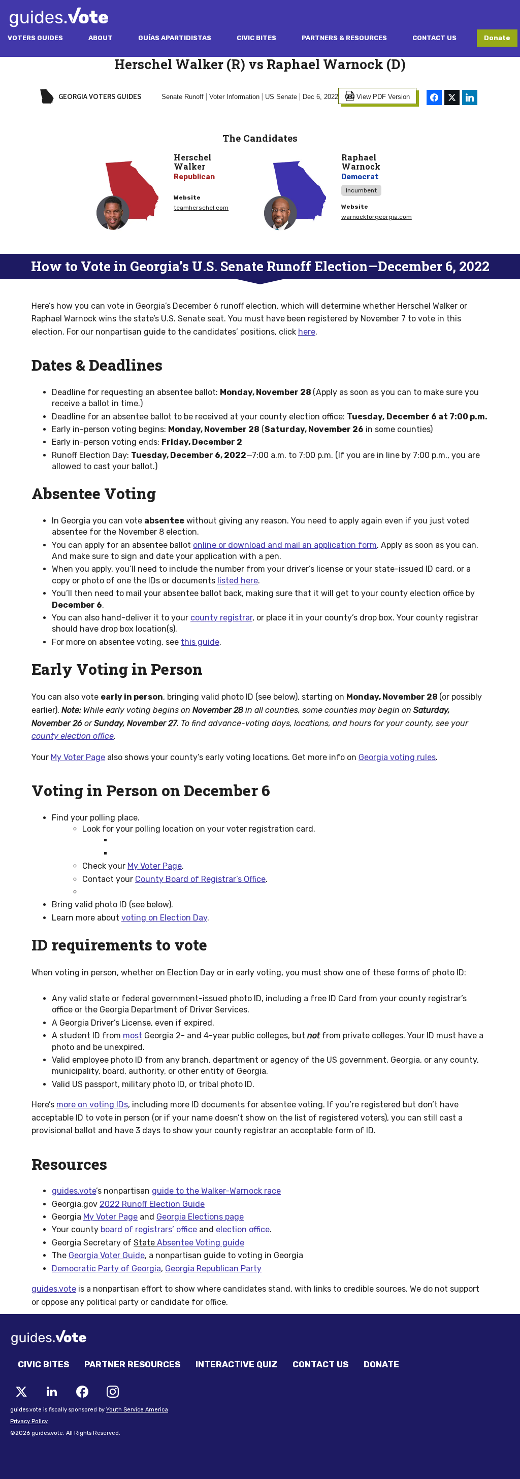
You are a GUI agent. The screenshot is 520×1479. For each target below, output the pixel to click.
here (306, 332)
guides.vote (53, 1289)
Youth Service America (137, 1409)
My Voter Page (78, 757)
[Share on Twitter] (452, 97)
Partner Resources (132, 1364)
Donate (497, 38)
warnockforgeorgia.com (376, 216)
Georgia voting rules (397, 757)
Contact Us (434, 38)
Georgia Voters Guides (99, 96)
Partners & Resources (344, 38)
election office (243, 1229)
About (100, 38)
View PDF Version (383, 97)
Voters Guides (35, 38)
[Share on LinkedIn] (469, 97)
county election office (72, 736)
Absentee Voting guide (200, 1242)
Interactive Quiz (236, 1364)
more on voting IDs (92, 1104)
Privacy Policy (29, 1421)
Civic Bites (256, 38)
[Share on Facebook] (434, 97)
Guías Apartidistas (174, 38)
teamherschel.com (201, 207)
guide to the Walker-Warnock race (216, 1191)
